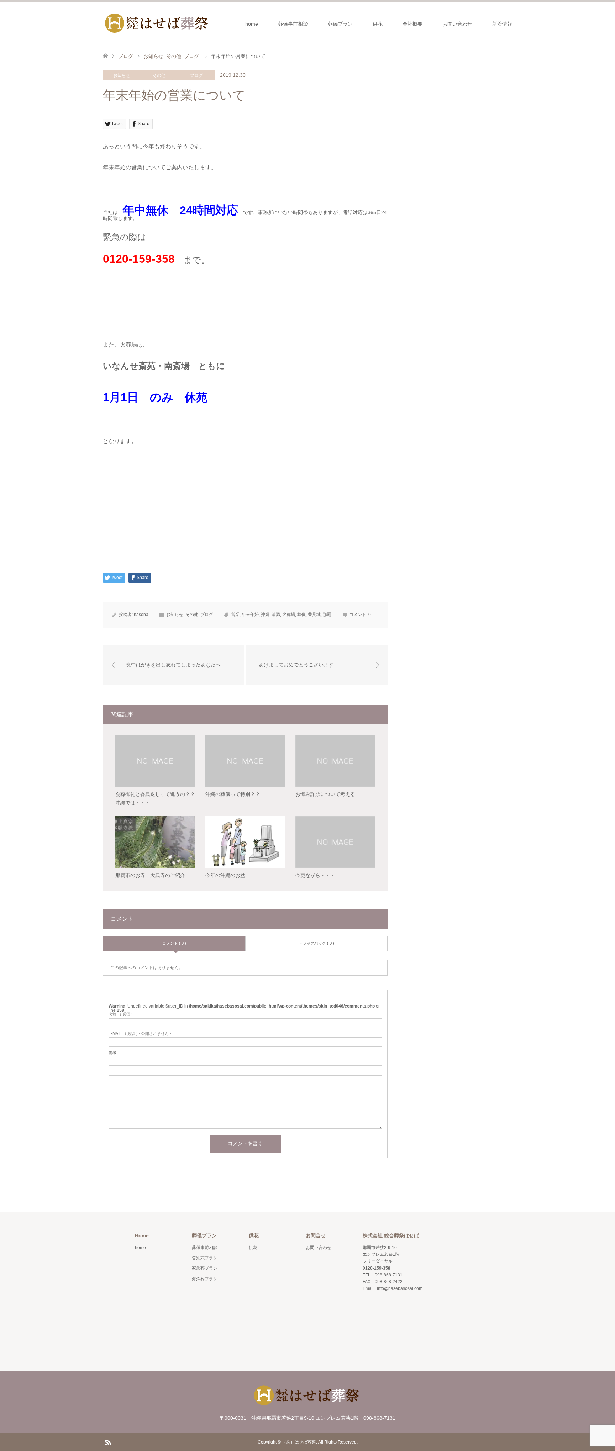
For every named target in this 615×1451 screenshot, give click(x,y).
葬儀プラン (340, 24)
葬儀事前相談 (293, 24)
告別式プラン (204, 1257)
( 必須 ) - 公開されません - (140, 1034)
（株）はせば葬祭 (299, 1442)
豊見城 (314, 614)
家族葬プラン (204, 1268)
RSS (108, 1441)
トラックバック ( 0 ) (316, 943)
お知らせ (121, 75)
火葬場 (288, 614)
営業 (235, 614)
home (251, 24)
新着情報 (502, 24)
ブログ (196, 75)
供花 (378, 24)
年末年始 (250, 614)
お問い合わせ (457, 24)
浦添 (276, 614)
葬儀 (301, 614)
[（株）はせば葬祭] (156, 23)
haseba (141, 614)
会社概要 (412, 24)
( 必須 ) (121, 1014)
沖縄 (265, 614)
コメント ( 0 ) (174, 943)
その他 (159, 75)
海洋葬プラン (204, 1278)
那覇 (327, 614)
